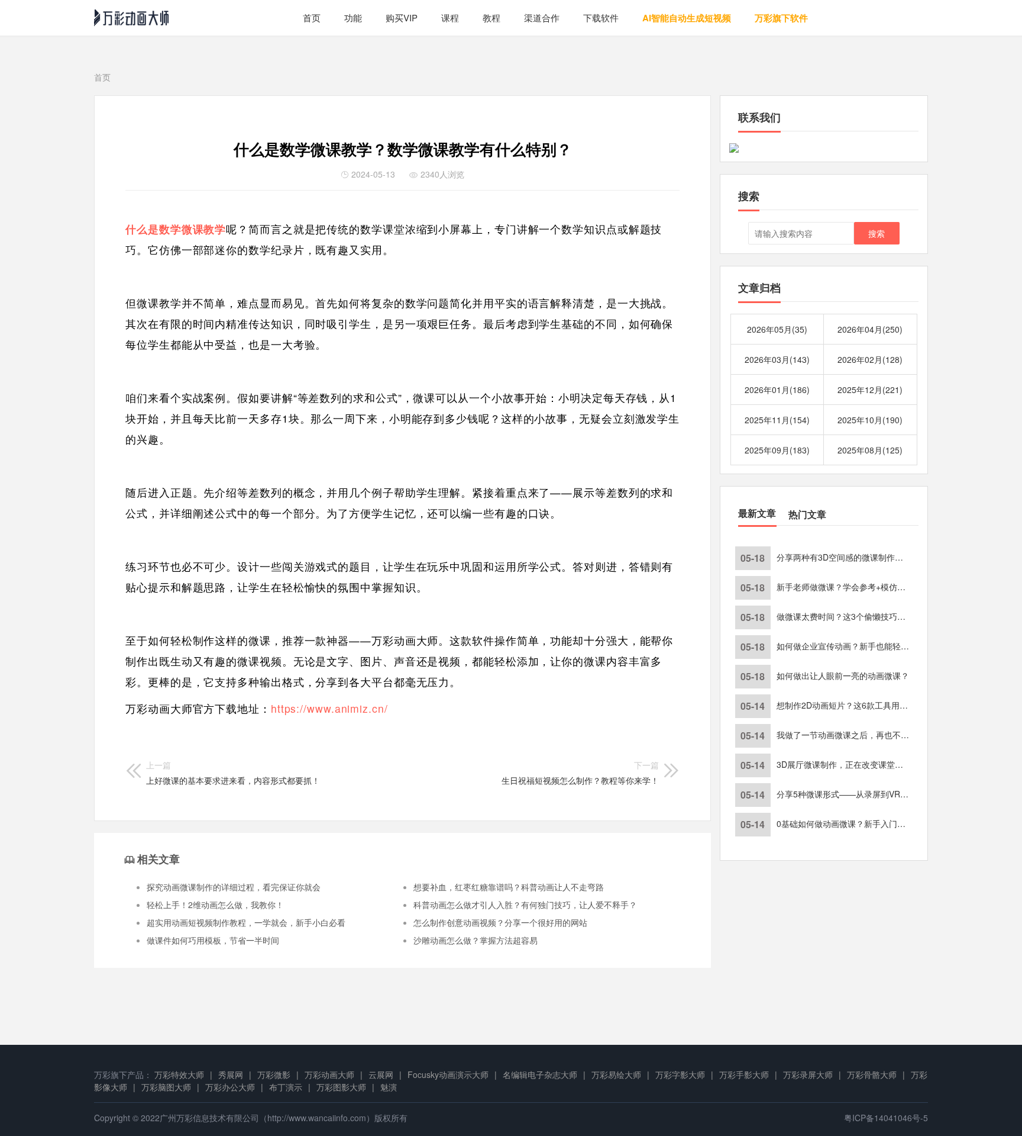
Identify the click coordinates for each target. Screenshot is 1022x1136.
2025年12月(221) (870, 389)
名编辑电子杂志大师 (540, 1074)
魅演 (388, 1087)
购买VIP (402, 17)
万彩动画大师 (329, 1074)
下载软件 (601, 17)
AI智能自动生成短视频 (686, 17)
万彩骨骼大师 (872, 1074)
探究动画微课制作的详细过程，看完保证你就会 (234, 887)
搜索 (876, 233)
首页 (312, 17)
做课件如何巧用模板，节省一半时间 (213, 940)
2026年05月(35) (777, 329)
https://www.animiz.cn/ (329, 708)
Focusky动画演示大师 (448, 1074)
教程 (491, 17)
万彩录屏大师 (808, 1074)
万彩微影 (273, 1074)
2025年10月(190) (870, 420)
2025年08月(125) (870, 450)
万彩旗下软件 (781, 17)
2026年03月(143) (777, 359)
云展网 (380, 1074)
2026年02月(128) (870, 359)
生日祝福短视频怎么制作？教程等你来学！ (580, 772)
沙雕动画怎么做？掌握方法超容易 (475, 940)
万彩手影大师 (744, 1074)
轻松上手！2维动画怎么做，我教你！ (215, 904)
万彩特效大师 (179, 1074)
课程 (450, 17)
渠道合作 (541, 17)
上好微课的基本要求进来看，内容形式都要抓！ (233, 772)
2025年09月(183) (777, 450)
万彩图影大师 (341, 1087)
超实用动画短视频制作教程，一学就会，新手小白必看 (246, 922)
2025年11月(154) (777, 420)
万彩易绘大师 (616, 1074)
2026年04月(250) (870, 329)
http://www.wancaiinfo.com (316, 1118)
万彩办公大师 (230, 1087)
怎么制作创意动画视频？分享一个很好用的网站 (500, 922)
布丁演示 (285, 1087)
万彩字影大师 (680, 1074)
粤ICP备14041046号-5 (886, 1118)
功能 (353, 17)
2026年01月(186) (777, 389)
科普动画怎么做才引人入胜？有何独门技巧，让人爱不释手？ (525, 904)
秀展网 (230, 1074)
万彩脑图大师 (166, 1087)
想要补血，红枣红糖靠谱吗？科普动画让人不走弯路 (508, 887)
